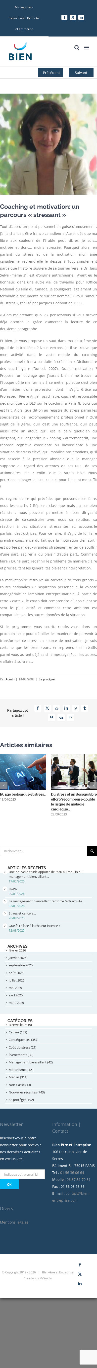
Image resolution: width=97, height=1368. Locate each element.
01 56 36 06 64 (72, 1172)
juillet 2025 (16, 980)
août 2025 (16, 973)
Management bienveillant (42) (31, 1062)
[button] (3, 785)
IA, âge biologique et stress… (23, 794)
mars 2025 (16, 1002)
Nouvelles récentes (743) (27, 1092)
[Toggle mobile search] (76, 47)
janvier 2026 (17, 957)
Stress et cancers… (22, 913)
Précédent (51, 72)
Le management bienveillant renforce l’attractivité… (47, 901)
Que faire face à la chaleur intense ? (34, 925)
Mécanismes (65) (21, 1069)
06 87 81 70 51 (79, 1179)
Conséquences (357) (23, 1039)
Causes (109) (18, 1032)
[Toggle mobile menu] (87, 47)
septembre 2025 (21, 965)
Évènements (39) (21, 1054)
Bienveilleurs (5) (20, 1024)
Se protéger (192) (21, 1099)
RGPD (13, 888)
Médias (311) (18, 1077)
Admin (9, 679)
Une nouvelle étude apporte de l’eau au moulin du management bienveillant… (46, 874)
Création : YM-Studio (38, 1278)
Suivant (81, 72)
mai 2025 (15, 987)
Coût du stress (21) (22, 1047)
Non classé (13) (20, 1085)
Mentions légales (14, 1222)
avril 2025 (16, 995)
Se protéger (47, 679)
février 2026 (17, 950)
